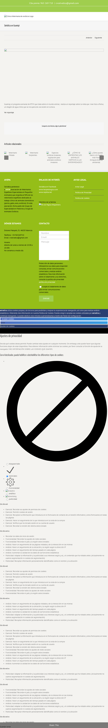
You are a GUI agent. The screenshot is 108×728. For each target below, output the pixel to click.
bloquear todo (14, 464)
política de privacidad (47, 282)
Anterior (89, 37)
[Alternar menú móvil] (103, 16)
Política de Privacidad (83, 192)
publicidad (13, 499)
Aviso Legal (79, 187)
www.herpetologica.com (48, 189)
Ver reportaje (9, 112)
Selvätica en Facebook (47, 187)
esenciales (13, 476)
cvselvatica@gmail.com (67, 3)
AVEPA (7, 189)
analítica (12, 493)
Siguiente (98, 37)
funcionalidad (14, 488)
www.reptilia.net (45, 192)
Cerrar (2, 322)
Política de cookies (82, 198)
